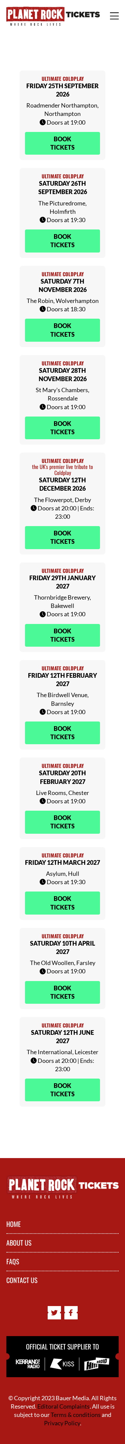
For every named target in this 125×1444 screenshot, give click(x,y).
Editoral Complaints (63, 1406)
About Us (18, 1243)
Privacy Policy (62, 1423)
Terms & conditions (76, 1414)
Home (13, 1224)
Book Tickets (62, 143)
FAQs (12, 1261)
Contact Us (21, 1280)
